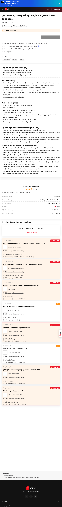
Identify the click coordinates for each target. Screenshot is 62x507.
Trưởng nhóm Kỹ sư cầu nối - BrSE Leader (18, 306)
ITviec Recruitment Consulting (16, 268)
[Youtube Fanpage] (35, 497)
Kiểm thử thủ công (10, 339)
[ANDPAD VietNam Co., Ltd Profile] (5, 331)
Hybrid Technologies (31, 186)
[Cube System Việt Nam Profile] (5, 352)
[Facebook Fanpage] (31, 497)
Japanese (22, 59)
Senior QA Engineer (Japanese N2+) (16, 328)
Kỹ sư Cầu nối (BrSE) (10, 318)
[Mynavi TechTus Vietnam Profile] (5, 247)
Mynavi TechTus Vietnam (14, 247)
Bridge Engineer (6, 59)
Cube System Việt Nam (14, 352)
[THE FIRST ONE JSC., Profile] (5, 310)
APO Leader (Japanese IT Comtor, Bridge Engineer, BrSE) (24, 243)
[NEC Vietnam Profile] (5, 289)
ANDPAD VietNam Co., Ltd (15, 331)
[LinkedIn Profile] (27, 497)
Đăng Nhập (57, 9)
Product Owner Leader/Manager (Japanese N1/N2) (22, 264)
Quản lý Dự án (9, 296)
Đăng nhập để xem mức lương (15, 26)
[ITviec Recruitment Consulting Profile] (5, 268)
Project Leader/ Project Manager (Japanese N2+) (21, 285)
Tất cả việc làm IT (9, 475)
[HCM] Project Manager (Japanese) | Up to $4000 (21, 370)
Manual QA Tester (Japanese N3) (15, 349)
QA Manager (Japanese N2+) (13, 391)
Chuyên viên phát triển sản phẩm (14, 275)
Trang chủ (5, 473)
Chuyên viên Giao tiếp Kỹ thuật (13, 254)
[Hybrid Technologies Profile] (5, 374)
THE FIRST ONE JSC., (14, 310)
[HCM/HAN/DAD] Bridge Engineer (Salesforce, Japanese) (22, 477)
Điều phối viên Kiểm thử (11, 402)
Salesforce (14, 59)
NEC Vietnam (11, 289)
